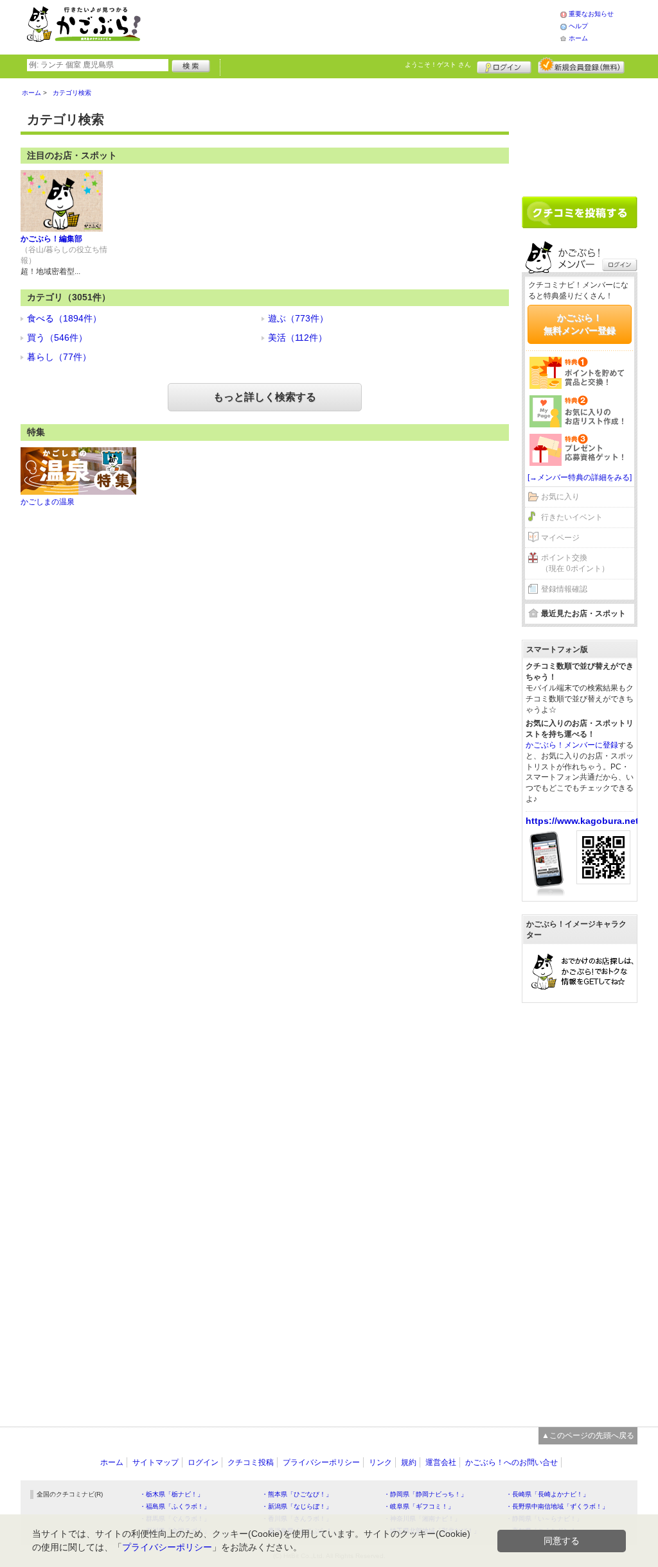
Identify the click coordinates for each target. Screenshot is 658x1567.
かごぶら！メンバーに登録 (572, 745)
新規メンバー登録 (581, 65)
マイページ (560, 537)
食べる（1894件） (64, 318)
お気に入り (560, 496)
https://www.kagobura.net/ (583, 821)
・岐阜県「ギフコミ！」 (419, 1506)
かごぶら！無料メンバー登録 (580, 324)
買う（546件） (57, 337)
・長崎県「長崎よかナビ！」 (547, 1494)
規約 (408, 1462)
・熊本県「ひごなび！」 (297, 1494)
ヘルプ (578, 26)
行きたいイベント (572, 517)
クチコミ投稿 (250, 1462)
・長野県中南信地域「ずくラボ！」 (557, 1506)
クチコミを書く (579, 212)
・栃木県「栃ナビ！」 (171, 1494)
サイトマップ (155, 1462)
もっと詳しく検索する (264, 396)
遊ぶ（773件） (298, 318)
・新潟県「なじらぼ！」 (297, 1506)
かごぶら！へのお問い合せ (511, 1462)
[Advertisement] (363, 25)
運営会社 (440, 1462)
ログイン (504, 65)
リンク (380, 1462)
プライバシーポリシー (321, 1462)
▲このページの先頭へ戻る (588, 1435)
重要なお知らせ (591, 13)
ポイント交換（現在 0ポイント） (575, 563)
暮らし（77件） (59, 357)
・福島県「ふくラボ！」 (174, 1506)
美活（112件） (297, 337)
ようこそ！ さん (438, 64)
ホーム (578, 38)
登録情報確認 (564, 589)
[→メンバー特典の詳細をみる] (580, 477)
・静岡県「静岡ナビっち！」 (425, 1494)
